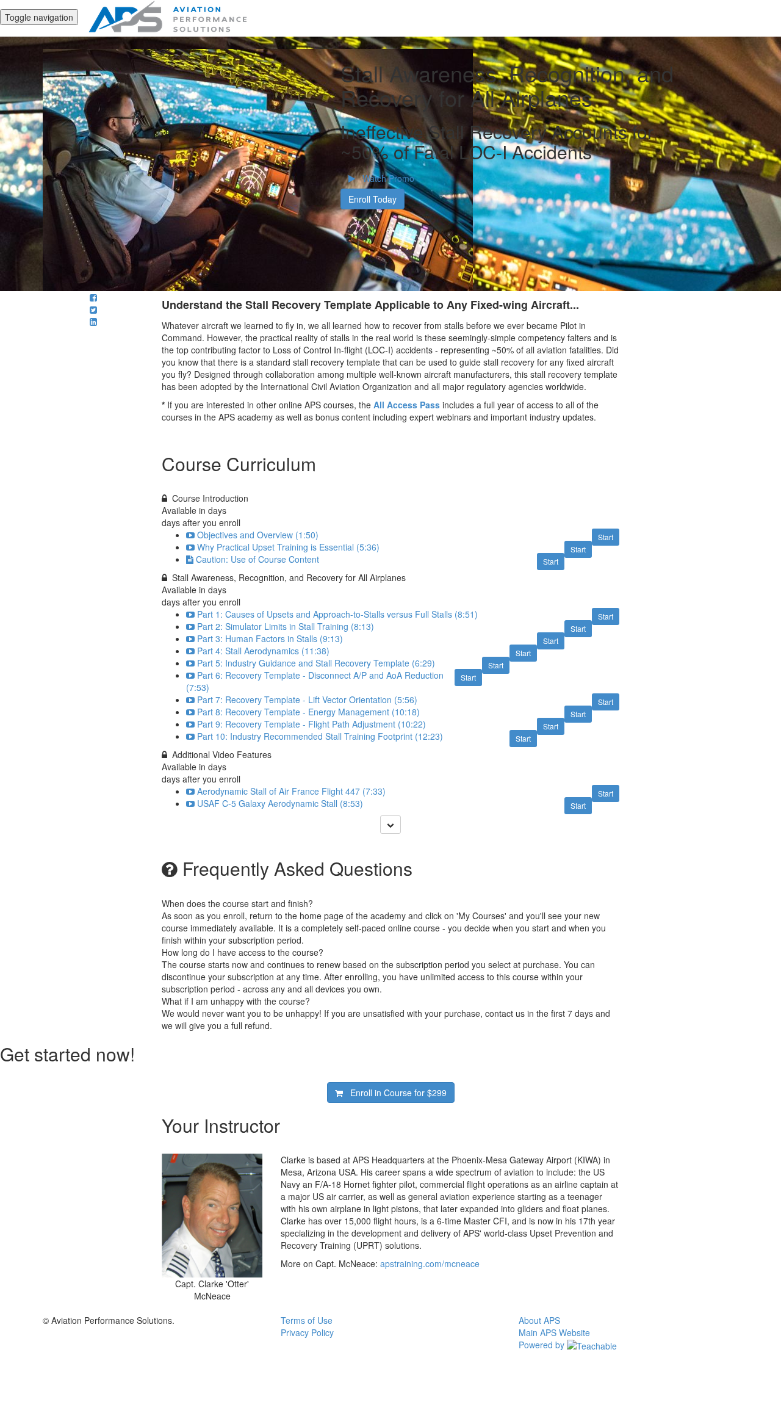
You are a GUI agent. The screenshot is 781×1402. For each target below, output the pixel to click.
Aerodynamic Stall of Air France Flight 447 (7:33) (291, 791)
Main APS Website (554, 1332)
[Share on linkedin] (93, 322)
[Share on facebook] (93, 297)
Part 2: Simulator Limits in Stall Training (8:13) (285, 626)
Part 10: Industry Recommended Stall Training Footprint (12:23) (320, 736)
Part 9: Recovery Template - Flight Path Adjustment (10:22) (311, 724)
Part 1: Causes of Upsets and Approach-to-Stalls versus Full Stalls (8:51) (337, 614)
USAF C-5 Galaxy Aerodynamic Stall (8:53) (280, 803)
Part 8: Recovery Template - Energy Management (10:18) (308, 712)
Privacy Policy (307, 1332)
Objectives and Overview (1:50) (258, 535)
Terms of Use (307, 1320)
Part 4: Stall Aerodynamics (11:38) (263, 651)
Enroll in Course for (395, 1092)
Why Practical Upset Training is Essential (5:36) (288, 547)
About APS (539, 1320)
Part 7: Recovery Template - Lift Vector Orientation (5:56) (307, 699)
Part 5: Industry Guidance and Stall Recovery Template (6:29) (316, 663)
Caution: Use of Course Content (257, 559)
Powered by (543, 1345)
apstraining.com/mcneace (430, 1263)
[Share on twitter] (93, 309)
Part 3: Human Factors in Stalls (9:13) (270, 638)
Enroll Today (372, 199)
